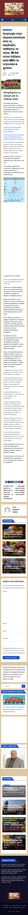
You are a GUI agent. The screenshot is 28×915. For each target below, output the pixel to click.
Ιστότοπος (5, 638)
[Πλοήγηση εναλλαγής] (13, 19)
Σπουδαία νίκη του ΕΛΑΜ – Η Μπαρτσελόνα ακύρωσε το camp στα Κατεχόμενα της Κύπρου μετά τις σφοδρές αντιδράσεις (13, 878)
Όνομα (5, 623)
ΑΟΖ (5, 802)
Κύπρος (6, 820)
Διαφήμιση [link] (10, 131)
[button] (22, 19)
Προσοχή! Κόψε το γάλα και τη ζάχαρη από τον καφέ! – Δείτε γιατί (19, 490)
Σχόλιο (5, 591)
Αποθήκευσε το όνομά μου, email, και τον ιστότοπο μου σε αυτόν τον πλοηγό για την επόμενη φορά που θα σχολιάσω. (14, 651)
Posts (13, 911)
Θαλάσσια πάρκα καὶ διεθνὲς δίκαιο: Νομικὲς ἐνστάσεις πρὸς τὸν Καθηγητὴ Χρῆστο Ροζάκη (13, 871)
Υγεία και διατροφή (7, 29)
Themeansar (22, 907)
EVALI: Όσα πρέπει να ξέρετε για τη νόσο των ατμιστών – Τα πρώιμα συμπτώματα (8, 492)
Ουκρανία (6, 563)
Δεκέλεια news (15, 73)
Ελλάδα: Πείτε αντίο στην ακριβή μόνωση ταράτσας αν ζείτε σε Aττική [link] (12, 129)
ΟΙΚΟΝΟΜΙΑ (6, 785)
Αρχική (17, 911)
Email (5, 631)
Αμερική (6, 837)
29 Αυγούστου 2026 (10, 792)
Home (10, 911)
